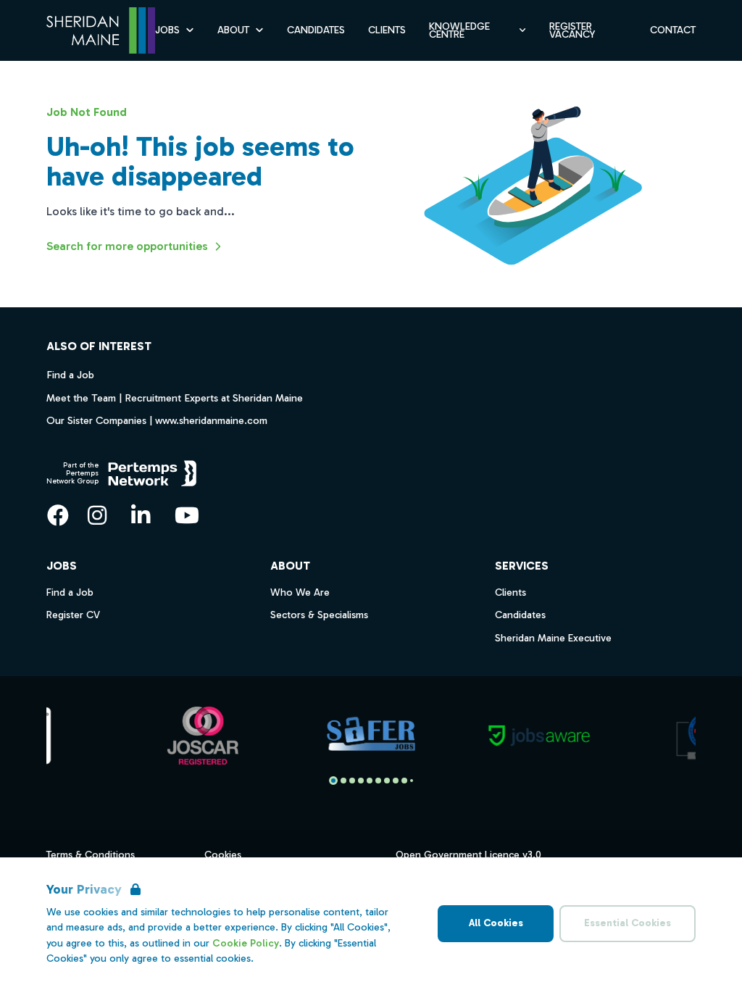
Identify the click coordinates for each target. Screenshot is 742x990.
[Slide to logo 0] (333, 780)
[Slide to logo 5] (378, 780)
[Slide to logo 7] (396, 780)
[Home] (100, 31)
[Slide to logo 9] (411, 780)
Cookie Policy (245, 943)
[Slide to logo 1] (343, 780)
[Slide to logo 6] (387, 780)
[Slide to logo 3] (361, 780)
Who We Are (300, 592)
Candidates (316, 30)
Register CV (73, 615)
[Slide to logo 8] (404, 780)
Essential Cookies (627, 923)
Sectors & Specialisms (319, 615)
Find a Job (70, 374)
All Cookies (496, 923)
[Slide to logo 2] (352, 780)
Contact (673, 30)
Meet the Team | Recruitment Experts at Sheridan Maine (174, 397)
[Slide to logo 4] (369, 780)
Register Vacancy (572, 30)
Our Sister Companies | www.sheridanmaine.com (156, 420)
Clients (387, 30)
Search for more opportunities (127, 246)
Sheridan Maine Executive (553, 638)
